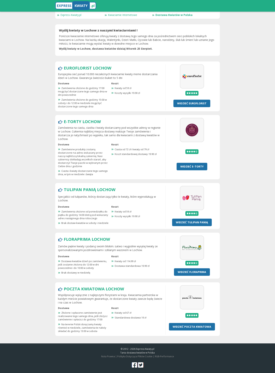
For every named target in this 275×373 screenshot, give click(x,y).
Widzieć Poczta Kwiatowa (192, 326)
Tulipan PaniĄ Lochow (89, 189)
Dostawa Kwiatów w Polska (173, 15)
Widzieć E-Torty (192, 166)
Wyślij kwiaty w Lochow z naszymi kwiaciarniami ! (98, 30)
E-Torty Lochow (82, 121)
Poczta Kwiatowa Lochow (94, 289)
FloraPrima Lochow (87, 239)
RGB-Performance (164, 356)
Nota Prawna (108, 356)
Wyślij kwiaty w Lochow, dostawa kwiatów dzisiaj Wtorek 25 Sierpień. (105, 48)
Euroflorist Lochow (87, 68)
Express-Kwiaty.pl (70, 15)
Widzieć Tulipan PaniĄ (192, 222)
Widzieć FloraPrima (192, 272)
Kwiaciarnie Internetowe (122, 15)
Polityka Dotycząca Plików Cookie (134, 356)
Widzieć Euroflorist (192, 103)
